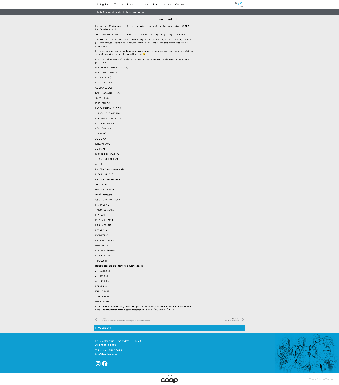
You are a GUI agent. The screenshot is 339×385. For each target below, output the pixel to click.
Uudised (166, 4)
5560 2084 (115, 350)
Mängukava (103, 4)
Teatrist (118, 4)
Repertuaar (133, 4)
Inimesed (149, 4)
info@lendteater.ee (106, 354)
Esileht (100, 11)
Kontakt (179, 4)
